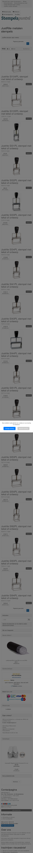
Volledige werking (9, 428)
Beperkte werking (23, 428)
